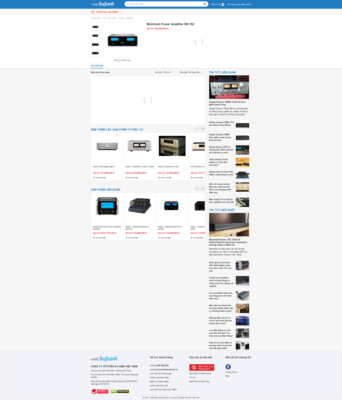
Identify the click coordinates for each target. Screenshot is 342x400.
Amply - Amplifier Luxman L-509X (139, 167)
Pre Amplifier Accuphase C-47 (204, 167)
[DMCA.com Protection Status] (120, 391)
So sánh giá (97, 65)
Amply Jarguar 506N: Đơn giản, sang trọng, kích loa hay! (220, 137)
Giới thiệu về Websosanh (200, 373)
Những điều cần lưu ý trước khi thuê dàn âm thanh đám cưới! (220, 320)
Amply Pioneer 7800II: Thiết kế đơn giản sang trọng (227, 103)
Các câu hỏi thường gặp (161, 373)
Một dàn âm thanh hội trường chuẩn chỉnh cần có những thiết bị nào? (221, 308)
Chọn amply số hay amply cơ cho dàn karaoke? (218, 162)
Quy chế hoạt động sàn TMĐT (163, 390)
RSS (227, 376)
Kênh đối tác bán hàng (199, 381)
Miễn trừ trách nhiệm (159, 381)
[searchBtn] (205, 4)
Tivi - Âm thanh (109, 18)
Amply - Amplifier (126, 18)
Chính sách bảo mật (159, 386)
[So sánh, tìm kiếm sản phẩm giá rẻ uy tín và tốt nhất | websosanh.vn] (103, 4)
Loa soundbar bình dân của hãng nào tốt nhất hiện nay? (220, 296)
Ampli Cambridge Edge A (103, 167)
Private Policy (231, 372)
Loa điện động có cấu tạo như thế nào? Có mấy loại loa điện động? (221, 333)
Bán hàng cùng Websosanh (239, 4)
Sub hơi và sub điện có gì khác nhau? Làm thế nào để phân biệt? (220, 345)
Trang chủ (95, 18)
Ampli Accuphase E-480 (168, 167)
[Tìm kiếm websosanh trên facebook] (228, 367)
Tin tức (192, 377)
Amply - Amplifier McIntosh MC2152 (137, 228)
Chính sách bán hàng (159, 377)
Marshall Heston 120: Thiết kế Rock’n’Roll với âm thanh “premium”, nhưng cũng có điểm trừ (228, 242)
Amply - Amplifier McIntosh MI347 (202, 228)
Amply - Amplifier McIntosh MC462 (169, 228)
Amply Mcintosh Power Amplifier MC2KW (107, 228)
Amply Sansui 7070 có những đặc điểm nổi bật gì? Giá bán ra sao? (221, 150)
